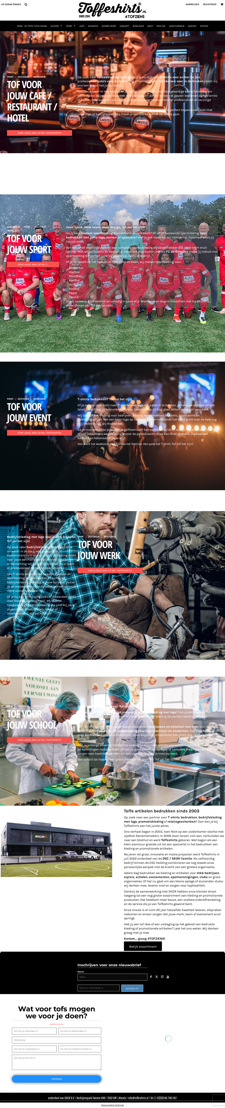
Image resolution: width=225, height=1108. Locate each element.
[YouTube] (167, 976)
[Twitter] (156, 976)
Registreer (209, 4)
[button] (25, 4)
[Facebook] (151, 976)
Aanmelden (192, 4)
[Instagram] (162, 976)
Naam (81, 971)
